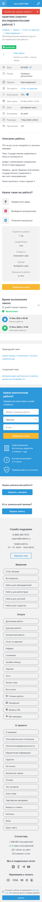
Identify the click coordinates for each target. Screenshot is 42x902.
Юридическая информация (18, 752)
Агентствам (11, 793)
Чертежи (10, 668)
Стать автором (12, 571)
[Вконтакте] (13, 866)
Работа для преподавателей (19, 585)
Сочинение (11, 655)
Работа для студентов (16, 605)
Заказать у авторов (17, 492)
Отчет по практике (29, 88)
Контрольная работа (15, 634)
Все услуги (11, 689)
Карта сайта (11, 827)
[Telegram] (23, 866)
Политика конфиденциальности (20, 745)
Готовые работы (16, 696)
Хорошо (21, 898)
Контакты (10, 813)
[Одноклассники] (18, 866)
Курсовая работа (13, 627)
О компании (11, 732)
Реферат (10, 648)
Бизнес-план (11, 682)
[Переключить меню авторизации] (38, 3)
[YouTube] (28, 866)
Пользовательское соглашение (20, 739)
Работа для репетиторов (17, 591)
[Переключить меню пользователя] (3, 3)
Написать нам (21, 555)
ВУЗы (8, 820)
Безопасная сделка (14, 773)
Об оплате (10, 766)
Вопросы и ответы (14, 807)
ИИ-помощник (15, 716)
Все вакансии (12, 578)
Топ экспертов (12, 786)
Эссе (8, 675)
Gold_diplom (19, 53)
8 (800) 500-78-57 (21, 534)
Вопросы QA (14, 709)
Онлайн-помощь (13, 662)
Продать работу (17, 511)
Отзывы (9, 779)
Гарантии (10, 759)
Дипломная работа (14, 621)
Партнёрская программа (17, 800)
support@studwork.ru (21, 538)
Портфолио (14, 702)
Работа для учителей (15, 598)
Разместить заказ (21, 287)
